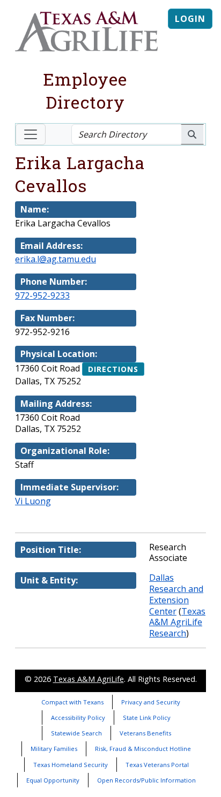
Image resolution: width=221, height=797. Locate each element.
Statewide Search (76, 733)
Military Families (54, 749)
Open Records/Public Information (146, 780)
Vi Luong (33, 501)
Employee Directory (85, 90)
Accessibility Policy (78, 717)
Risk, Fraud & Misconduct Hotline (143, 749)
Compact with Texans (72, 702)
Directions (113, 369)
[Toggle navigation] (31, 134)
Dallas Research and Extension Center (176, 594)
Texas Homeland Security (70, 765)
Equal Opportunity (52, 780)
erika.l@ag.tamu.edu (55, 259)
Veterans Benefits (145, 733)
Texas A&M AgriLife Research (177, 622)
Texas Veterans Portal (157, 765)
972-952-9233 (42, 295)
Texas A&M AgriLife (88, 679)
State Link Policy (147, 717)
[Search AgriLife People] (192, 134)
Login (190, 19)
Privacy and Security (150, 702)
